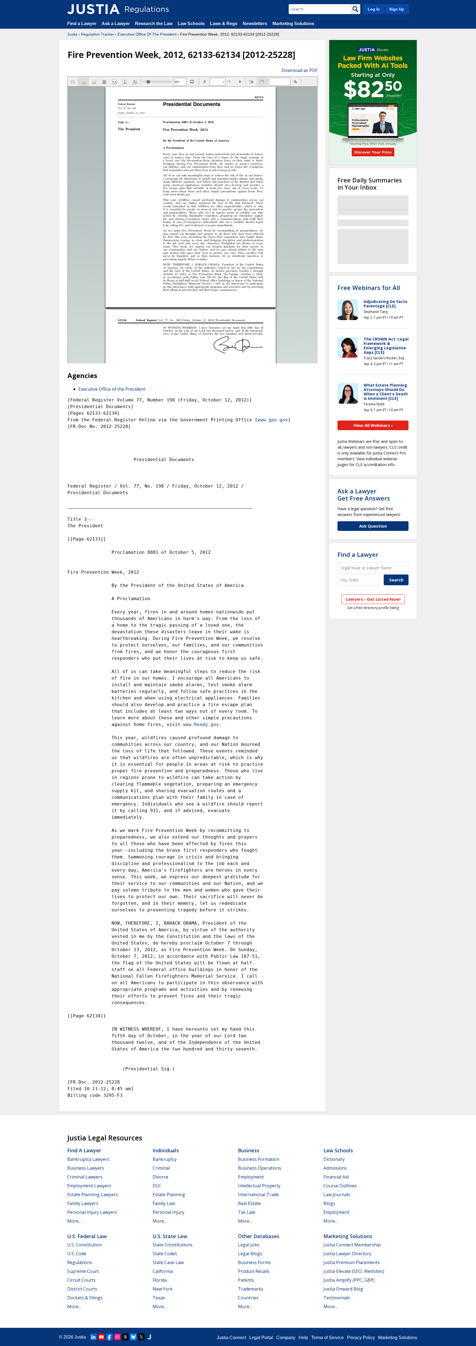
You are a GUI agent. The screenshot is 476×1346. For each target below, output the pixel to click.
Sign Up (396, 9)
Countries (248, 1298)
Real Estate (249, 1203)
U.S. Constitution (84, 1245)
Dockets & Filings (84, 1298)
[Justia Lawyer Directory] (149, 1337)
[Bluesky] (133, 1337)
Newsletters (255, 23)
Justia (72, 34)
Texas (159, 1298)
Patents (246, 1280)
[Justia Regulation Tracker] (93, 9)
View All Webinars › (373, 425)
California (163, 1271)
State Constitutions (173, 1245)
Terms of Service (327, 1337)
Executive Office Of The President (147, 34)
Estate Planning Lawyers (92, 1194)
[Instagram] (117, 1337)
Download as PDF (300, 70)
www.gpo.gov (273, 419)
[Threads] (125, 1337)
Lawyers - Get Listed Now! (373, 599)
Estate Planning (169, 1194)
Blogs (329, 1203)
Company (285, 1337)
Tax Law (246, 1212)
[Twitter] (141, 1337)
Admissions (335, 1168)
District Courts (82, 1289)
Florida (160, 1280)
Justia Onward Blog (343, 1289)
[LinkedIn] (93, 1337)
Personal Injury (168, 1212)
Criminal (161, 1168)
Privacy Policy (361, 1337)
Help (303, 1337)
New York (163, 1289)
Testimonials (336, 1298)
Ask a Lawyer (116, 23)
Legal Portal (261, 1337)
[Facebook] (109, 1337)
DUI (157, 1186)
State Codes (165, 1254)
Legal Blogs (250, 1254)
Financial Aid (336, 1177)
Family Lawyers (82, 1203)
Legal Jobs (248, 1245)
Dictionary (334, 1159)
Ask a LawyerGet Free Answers (363, 494)
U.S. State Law (170, 1236)
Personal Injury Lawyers (92, 1212)
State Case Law (168, 1262)
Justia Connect (231, 1337)
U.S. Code (76, 1254)
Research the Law (153, 23)
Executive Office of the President (112, 389)
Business (248, 1150)
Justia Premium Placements (351, 1262)
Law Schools (191, 23)
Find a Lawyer (81, 23)
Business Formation (258, 1159)
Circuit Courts (81, 1280)
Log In (374, 9)
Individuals (166, 1150)
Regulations (79, 1262)
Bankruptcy (165, 1159)
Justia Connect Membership (352, 1245)
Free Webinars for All (368, 287)
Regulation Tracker (97, 34)
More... (74, 1221)
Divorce (160, 1177)
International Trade (258, 1194)
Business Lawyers (85, 1168)
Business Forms (254, 1262)
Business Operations (259, 1168)
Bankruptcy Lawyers (88, 1159)
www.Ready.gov (201, 724)
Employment (251, 1177)
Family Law (164, 1203)
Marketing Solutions (293, 23)
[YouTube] (101, 1337)
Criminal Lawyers (84, 1177)
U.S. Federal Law (87, 1236)
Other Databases (258, 1236)
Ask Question (373, 526)
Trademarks (250, 1289)
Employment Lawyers (89, 1186)
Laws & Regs (223, 23)
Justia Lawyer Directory (347, 1254)
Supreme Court (83, 1271)
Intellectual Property (259, 1186)
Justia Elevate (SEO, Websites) (353, 1271)
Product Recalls (253, 1271)
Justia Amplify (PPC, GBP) (349, 1280)
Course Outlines (340, 1186)
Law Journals (336, 1194)
